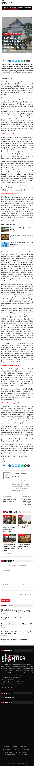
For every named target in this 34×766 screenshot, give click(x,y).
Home (7, 746)
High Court (21, 456)
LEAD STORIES (18, 33)
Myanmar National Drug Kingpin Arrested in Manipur (21, 236)
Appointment (8, 456)
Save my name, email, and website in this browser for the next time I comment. (16, 595)
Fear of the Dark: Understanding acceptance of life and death (25, 502)
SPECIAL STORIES (7, 749)
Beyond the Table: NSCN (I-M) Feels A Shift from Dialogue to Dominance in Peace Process (16, 633)
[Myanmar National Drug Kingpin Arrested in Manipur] (5, 237)
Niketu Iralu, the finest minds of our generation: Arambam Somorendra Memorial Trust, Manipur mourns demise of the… (16, 611)
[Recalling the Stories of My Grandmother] (24, 519)
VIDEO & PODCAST (22, 752)
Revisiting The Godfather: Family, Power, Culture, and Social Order (16, 625)
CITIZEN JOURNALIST (10, 755)
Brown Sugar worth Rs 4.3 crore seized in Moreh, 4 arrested (9, 501)
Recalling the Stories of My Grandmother (11, 618)
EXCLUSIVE (12, 33)
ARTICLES (6, 33)
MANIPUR (15, 746)
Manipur (27, 456)
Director (15, 456)
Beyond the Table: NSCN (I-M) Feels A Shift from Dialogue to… (21, 228)
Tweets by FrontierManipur (7, 697)
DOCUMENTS (24, 755)
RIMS (3, 458)
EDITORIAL (9, 752)
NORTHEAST (24, 746)
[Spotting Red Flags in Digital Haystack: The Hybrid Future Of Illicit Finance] (5, 244)
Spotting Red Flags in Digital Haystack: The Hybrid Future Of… (21, 243)
